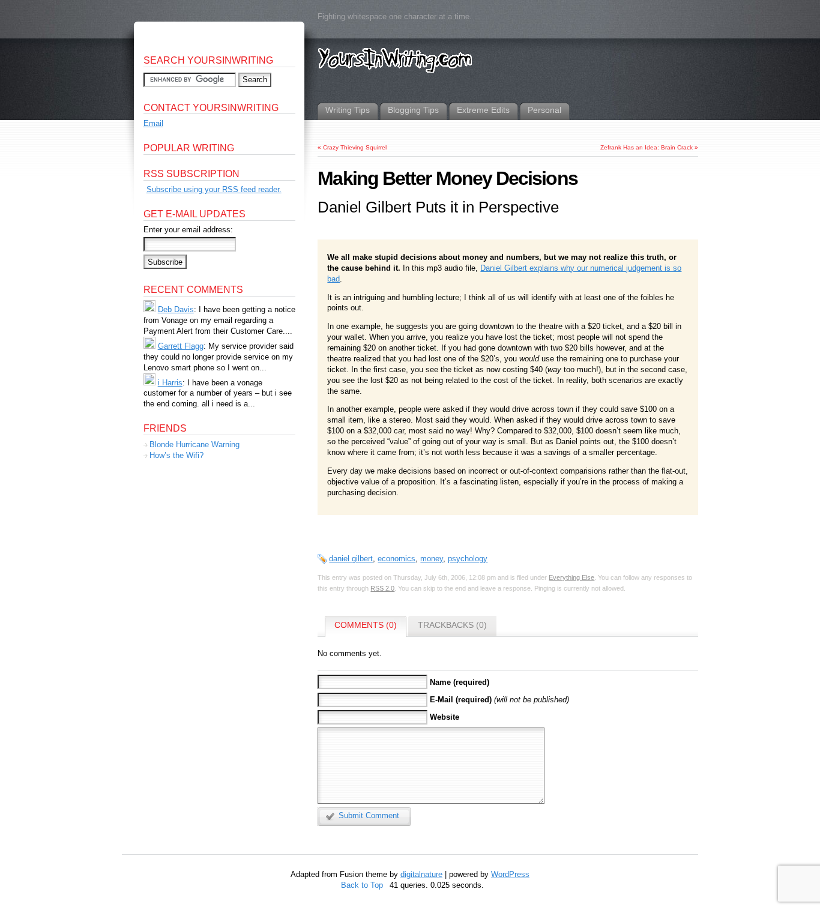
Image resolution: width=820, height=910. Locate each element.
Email (153, 123)
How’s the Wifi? (176, 455)
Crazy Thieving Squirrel (355, 147)
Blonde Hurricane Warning (194, 444)
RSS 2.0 (382, 588)
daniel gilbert (351, 558)
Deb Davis (176, 309)
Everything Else (571, 577)
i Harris (170, 382)
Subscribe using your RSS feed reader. (214, 189)
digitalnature (421, 874)
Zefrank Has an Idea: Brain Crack (646, 147)
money (431, 558)
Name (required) (459, 682)
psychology (467, 558)
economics (396, 558)
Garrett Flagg (180, 346)
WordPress (510, 874)
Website (444, 717)
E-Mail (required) (461, 699)
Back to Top (362, 885)
